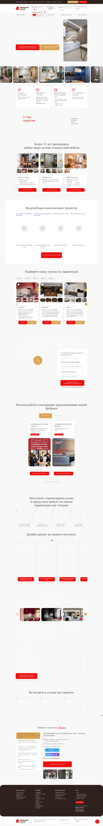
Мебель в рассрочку (66, 14)
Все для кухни (83, 14)
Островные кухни (60, 795)
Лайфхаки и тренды (81, 797)
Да (34, 14)
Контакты (59, 1)
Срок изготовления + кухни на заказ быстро (80, 810)
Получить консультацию (39, 473)
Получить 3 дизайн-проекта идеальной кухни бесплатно (28, 47)
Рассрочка (38, 797)
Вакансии (54, 1)
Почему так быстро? (40, 103)
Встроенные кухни (60, 792)
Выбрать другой (40, 14)
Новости (38, 803)
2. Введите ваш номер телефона (70, 362)
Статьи (37, 800)
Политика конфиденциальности (39, 820)
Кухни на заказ (20, 14)
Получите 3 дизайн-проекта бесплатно (51, 7)
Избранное (62, 10)
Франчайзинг (83, 1)
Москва (34, 9)
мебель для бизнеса (72, 1)
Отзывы (31, 1)
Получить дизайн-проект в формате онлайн (67, 579)
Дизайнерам (48, 1)
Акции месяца (45, 415)
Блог (77, 792)
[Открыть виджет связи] (97, 821)
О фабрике (26, 1)
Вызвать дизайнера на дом (47, 579)
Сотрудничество (39, 806)
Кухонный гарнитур (23, 305)
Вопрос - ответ (39, 801)
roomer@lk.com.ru (55, 758)
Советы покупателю (81, 794)
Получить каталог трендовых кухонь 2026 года (72, 383)
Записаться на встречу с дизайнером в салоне (25, 579)
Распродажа (58, 415)
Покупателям (41, 1)
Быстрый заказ (23, 322)
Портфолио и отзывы (41, 794)
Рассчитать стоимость (49, 47)
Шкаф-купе (51, 14)
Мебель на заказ (19, 1)
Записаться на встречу (57, 764)
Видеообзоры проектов (81, 795)
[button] (37, 161)
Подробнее (39, 469)
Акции (35, 1)
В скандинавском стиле (61, 798)
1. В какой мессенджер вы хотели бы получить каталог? (71, 354)
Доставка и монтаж (40, 798)
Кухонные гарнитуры (60, 794)
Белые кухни (58, 797)
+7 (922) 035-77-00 (55, 746)
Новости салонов (80, 798)
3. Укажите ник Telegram (68, 372)
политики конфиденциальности (77, 387)
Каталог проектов (60, 790)
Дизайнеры (38, 804)
